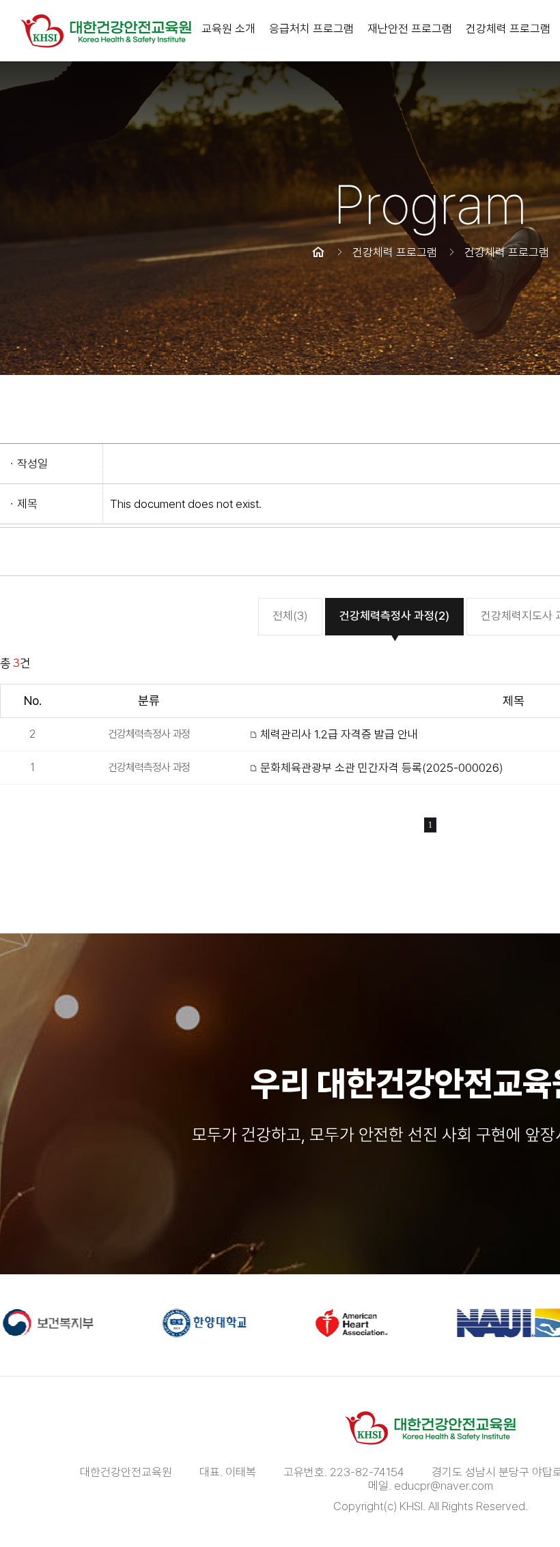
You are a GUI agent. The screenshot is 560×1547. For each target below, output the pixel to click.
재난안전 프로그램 (409, 28)
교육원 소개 (228, 28)
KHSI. (412, 1506)
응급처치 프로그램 (311, 28)
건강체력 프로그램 (508, 28)
